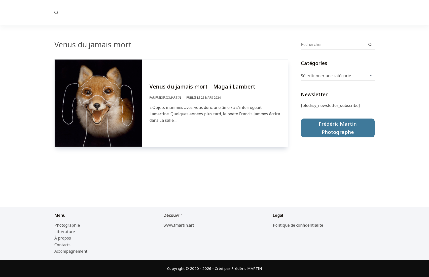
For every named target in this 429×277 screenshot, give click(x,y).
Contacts (62, 244)
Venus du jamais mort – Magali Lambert (202, 86)
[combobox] (333, 44)
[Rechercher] (56, 12)
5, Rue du (214, 12)
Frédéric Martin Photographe (338, 128)
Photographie (67, 225)
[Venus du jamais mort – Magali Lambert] (98, 103)
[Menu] (372, 12)
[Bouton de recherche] (370, 44)
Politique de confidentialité (298, 225)
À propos (62, 238)
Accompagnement (70, 251)
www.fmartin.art (179, 225)
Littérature (64, 231)
